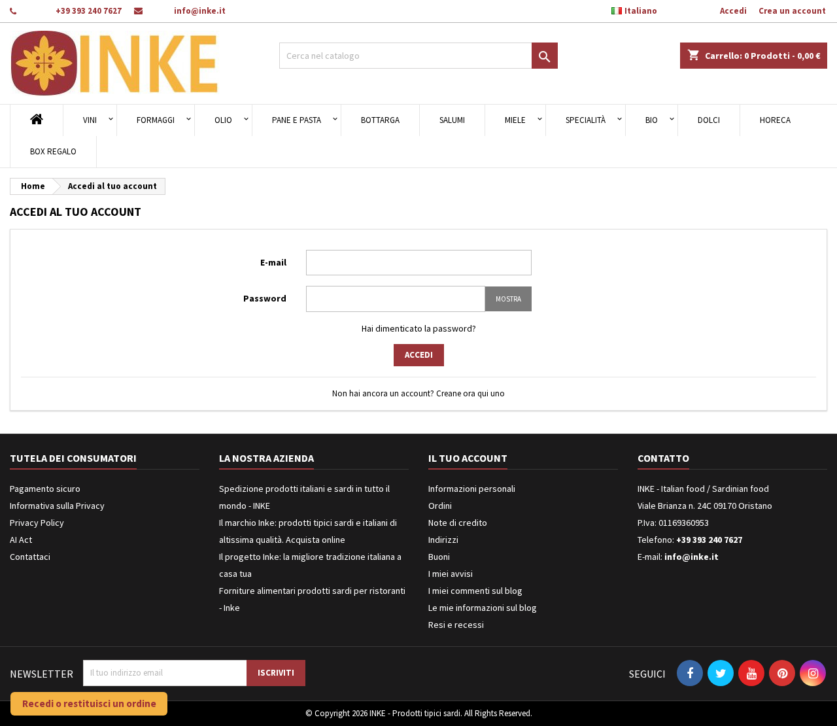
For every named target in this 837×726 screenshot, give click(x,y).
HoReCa (775, 120)
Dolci (709, 120)
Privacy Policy (37, 522)
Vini (90, 120)
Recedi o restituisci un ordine (89, 703)
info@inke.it (200, 10)
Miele (515, 120)
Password (264, 298)
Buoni (439, 556)
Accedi (733, 10)
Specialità (586, 120)
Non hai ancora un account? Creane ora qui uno (418, 393)
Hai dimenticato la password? (419, 328)
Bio (651, 120)
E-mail (273, 262)
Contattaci (30, 556)
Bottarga (380, 120)
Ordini (440, 505)
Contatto (663, 457)
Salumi (452, 120)
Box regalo (53, 151)
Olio (223, 120)
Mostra (508, 298)
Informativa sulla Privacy (57, 505)
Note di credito (457, 522)
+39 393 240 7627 (89, 10)
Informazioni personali (471, 488)
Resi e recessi (456, 625)
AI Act (21, 539)
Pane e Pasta (296, 120)
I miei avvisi (450, 573)
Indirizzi (443, 539)
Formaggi (156, 120)
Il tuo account (467, 457)
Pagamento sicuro (45, 488)
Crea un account (792, 10)
